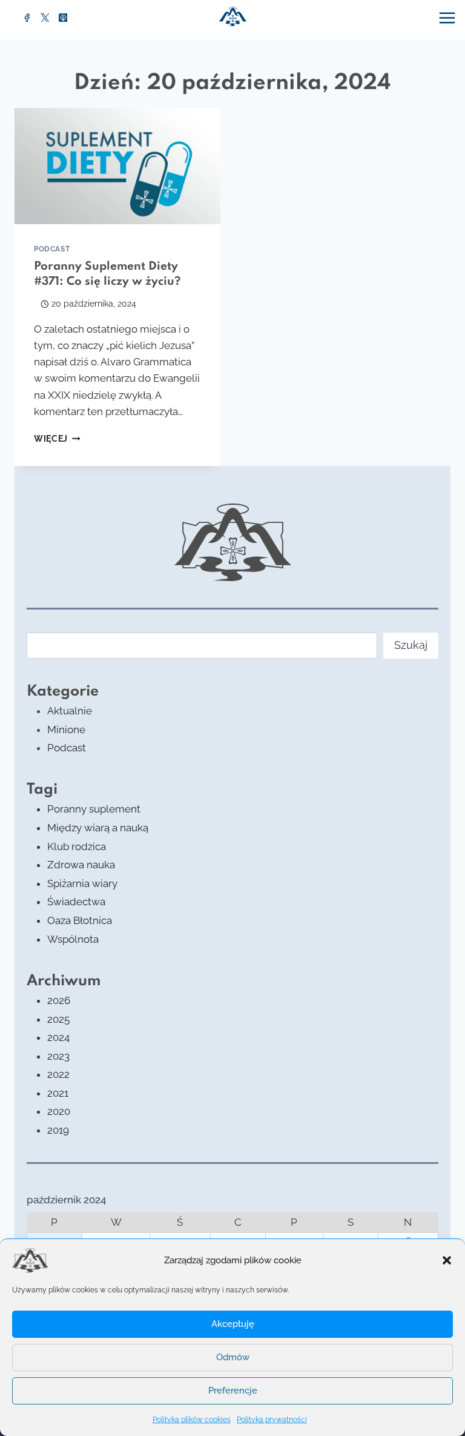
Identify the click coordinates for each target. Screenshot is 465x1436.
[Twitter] (45, 17)
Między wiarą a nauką (97, 828)
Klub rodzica (76, 846)
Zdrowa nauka (81, 865)
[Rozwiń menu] (448, 17)
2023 (58, 1056)
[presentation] (117, 166)
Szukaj (410, 645)
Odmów (232, 1357)
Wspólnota (73, 939)
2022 (58, 1074)
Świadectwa (76, 902)
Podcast (52, 249)
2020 (58, 1111)
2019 (58, 1130)
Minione (66, 729)
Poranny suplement (93, 809)
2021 (57, 1093)
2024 (58, 1037)
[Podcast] (63, 17)
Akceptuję (232, 1323)
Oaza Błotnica (79, 920)
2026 (58, 1000)
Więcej (57, 439)
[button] (447, 1260)
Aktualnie (69, 711)
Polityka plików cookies (192, 1419)
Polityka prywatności (272, 1419)
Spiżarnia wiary (82, 883)
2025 (58, 1019)
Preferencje (232, 1390)
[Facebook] (27, 17)
